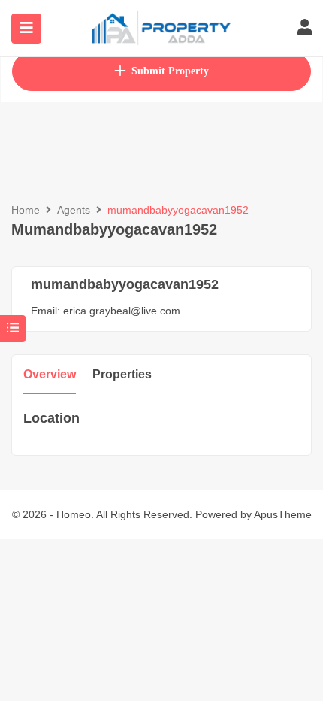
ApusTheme (283, 514)
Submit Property (170, 71)
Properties (122, 374)
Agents (73, 210)
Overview (49, 374)
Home (25, 210)
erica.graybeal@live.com (121, 311)
